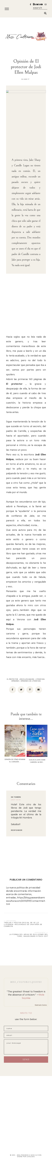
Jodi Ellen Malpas (26, 679)
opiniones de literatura (31, 681)
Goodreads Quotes (41, 1005)
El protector (12, 679)
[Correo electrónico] (38, 689)
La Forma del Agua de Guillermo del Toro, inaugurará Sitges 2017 (28, 935)
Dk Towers (16, 797)
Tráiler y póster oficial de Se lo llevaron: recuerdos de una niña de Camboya (23, 924)
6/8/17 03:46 (16, 800)
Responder (16, 830)
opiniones (15, 681)
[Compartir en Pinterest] (29, 689)
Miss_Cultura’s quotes (26, 981)
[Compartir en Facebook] (12, 689)
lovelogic (31, 1156)
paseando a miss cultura (31, 1155)
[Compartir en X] (21, 689)
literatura (40, 679)
